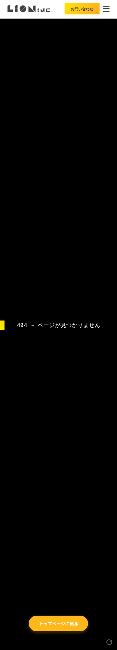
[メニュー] (106, 8)
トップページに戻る (58, 623)
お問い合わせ (82, 8)
